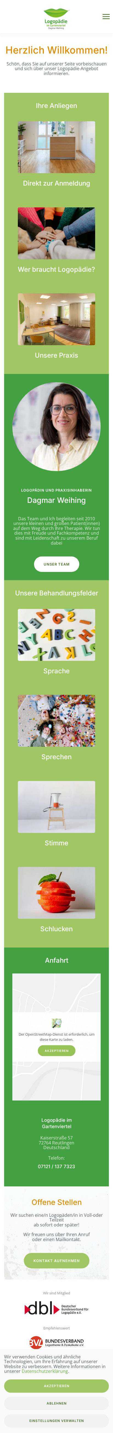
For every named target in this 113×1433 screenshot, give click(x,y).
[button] (106, 16)
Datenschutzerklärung (45, 1371)
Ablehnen (57, 1403)
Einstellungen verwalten (56, 1421)
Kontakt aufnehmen (56, 1260)
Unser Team (57, 564)
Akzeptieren (57, 1050)
